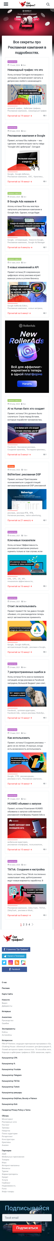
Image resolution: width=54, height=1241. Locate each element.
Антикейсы (7, 1035)
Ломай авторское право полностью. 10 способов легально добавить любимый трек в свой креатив (27, 1049)
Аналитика (7, 1017)
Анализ (5, 1145)
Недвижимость (9, 1186)
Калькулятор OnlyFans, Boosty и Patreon (19, 1098)
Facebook (16, 969)
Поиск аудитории (9, 1133)
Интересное (7, 1040)
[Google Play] (24, 963)
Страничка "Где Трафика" (17, 949)
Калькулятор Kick (9, 1104)
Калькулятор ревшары (12, 1092)
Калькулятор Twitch (10, 1087)
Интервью (6, 1011)
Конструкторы (8, 1139)
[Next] (32, 924)
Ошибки (5, 1023)
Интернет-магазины (11, 1165)
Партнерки (6, 1150)
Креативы (6, 1142)
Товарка (5, 1160)
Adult (4, 1154)
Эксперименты (8, 1029)
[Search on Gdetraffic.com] (48, 4)
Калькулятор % (8, 1063)
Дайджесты (7, 1006)
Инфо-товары (8, 1191)
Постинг (5, 1125)
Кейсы (5, 1032)
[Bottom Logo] (13, 938)
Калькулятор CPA (9, 1058)
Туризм (5, 1171)
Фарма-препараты (10, 1174)
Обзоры (5, 1116)
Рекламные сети (9, 1122)
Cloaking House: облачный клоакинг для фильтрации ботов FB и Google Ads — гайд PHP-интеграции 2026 (27, 1046)
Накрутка (6, 1131)
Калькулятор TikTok (11, 1081)
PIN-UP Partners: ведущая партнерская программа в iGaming (27, 1044)
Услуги (5, 1180)
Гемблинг (6, 1183)
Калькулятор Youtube (11, 1069)
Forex (4, 1189)
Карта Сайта (7, 994)
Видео (4, 1003)
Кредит (5, 1177)
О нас (4, 982)
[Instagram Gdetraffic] (10, 962)
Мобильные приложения (13, 1157)
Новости (6, 1000)
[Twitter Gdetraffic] (4, 962)
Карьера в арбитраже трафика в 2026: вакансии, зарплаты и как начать (27, 1052)
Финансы (6, 1168)
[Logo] (27, 4)
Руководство (7, 1020)
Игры (4, 1162)
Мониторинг (7, 1119)
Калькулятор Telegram (12, 1075)
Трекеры (5, 1128)
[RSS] (17, 962)
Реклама (6, 988)
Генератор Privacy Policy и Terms (16, 1110)
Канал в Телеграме (16, 956)
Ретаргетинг (7, 1136)
